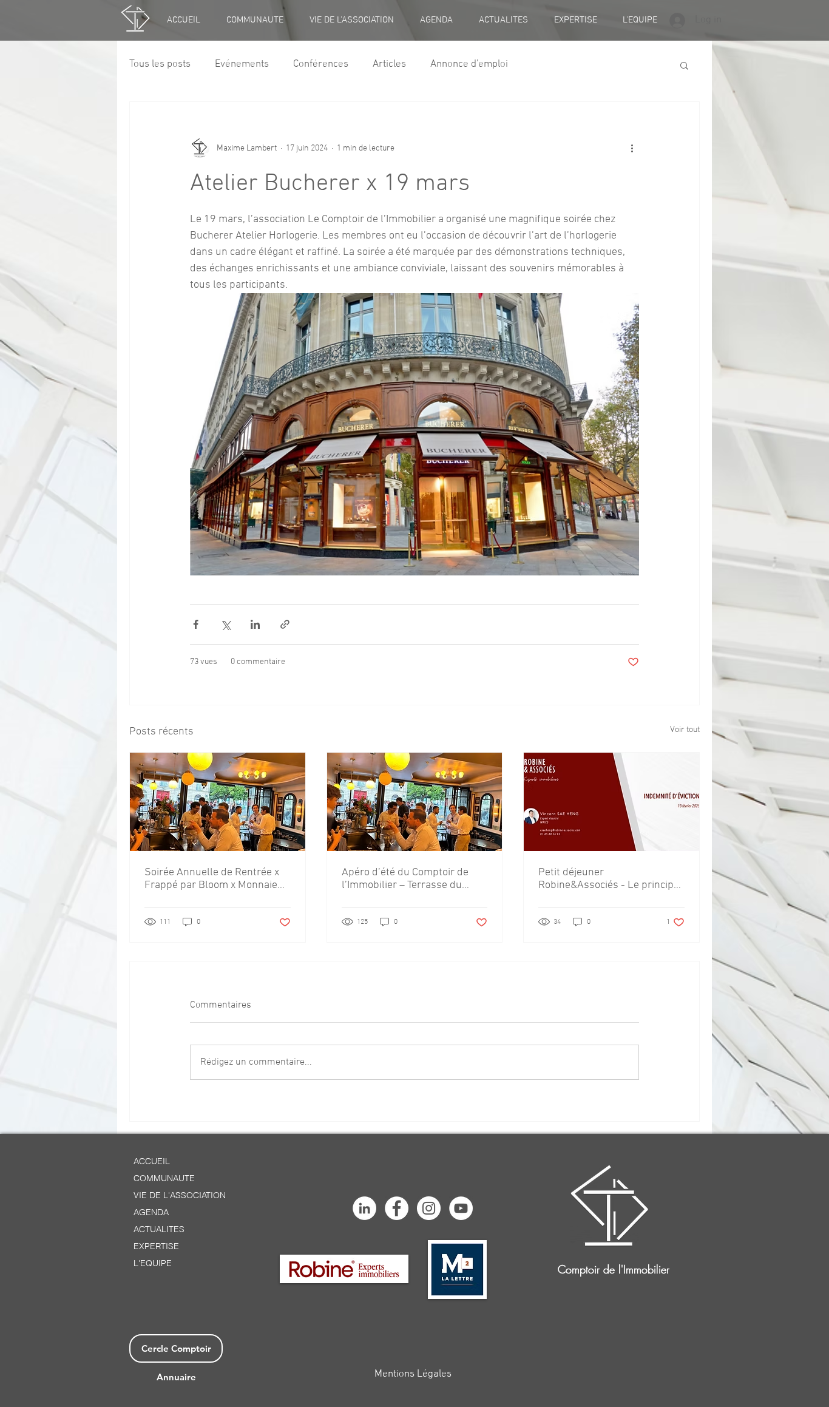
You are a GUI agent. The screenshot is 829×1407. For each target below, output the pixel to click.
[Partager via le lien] (285, 624)
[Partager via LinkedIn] (255, 624)
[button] (684, 65)
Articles (389, 64)
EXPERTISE (156, 1246)
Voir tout (685, 730)
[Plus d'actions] (631, 148)
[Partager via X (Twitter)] (225, 624)
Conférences (320, 64)
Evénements (242, 64)
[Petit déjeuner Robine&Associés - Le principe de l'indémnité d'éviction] (611, 802)
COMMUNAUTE (164, 1178)
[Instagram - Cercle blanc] (429, 1208)
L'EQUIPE (153, 1263)
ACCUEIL (152, 1161)
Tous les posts (160, 64)
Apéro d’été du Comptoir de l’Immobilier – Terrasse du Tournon (405, 879)
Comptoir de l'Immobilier (613, 1269)
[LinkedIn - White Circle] (364, 1208)
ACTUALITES (159, 1229)
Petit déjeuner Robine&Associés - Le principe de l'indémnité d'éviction (608, 879)
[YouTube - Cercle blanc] (461, 1208)
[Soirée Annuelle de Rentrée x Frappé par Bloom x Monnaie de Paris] (217, 802)
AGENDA (151, 1212)
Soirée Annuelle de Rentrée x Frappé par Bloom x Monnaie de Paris (211, 879)
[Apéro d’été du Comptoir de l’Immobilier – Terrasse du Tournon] (414, 802)
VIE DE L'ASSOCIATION (180, 1195)
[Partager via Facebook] (195, 624)
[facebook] (396, 1208)
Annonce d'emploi (469, 64)
